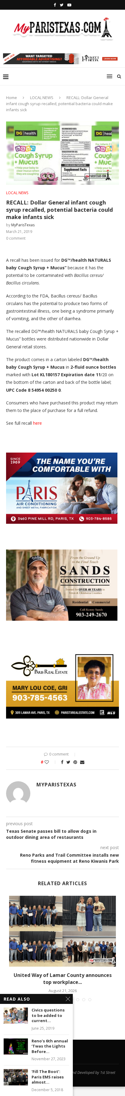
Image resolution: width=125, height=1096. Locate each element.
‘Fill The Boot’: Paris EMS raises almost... (48, 1077)
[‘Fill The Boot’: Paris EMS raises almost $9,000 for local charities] (16, 1077)
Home (11, 97)
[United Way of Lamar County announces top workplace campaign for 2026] (62, 931)
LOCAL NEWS (41, 97)
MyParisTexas (23, 225)
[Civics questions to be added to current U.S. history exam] (16, 1016)
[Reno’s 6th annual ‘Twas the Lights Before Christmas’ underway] (16, 1046)
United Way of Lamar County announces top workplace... (63, 978)
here (37, 423)
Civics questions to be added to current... (48, 1015)
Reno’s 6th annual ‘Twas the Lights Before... (50, 1046)
